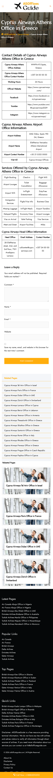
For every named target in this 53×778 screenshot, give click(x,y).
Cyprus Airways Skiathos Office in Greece (21, 425)
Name (7, 306)
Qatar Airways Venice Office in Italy (17, 687)
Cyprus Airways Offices (38, 159)
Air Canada (6, 639)
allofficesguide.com (17, 752)
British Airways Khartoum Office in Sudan (19, 677)
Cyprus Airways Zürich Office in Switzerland (22, 400)
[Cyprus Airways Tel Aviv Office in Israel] (26, 480)
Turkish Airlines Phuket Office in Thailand (19, 681)
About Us (7, 758)
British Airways (8, 646)
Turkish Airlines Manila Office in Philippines (20, 617)
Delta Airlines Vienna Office (13, 712)
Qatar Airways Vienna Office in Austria (18, 690)
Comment (9, 284)
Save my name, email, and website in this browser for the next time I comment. (26, 349)
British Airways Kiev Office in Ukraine (17, 674)
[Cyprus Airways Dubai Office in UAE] (26, 541)
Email (7, 319)
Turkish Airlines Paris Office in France (17, 684)
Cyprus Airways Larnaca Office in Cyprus (21, 405)
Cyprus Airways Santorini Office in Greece (22, 430)
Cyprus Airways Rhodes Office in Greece (21, 440)
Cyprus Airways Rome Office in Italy (19, 435)
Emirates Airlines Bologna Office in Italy (18, 719)
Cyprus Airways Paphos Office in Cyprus (21, 455)
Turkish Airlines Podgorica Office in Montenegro (22, 726)
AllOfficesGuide (10, 34)
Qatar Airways (8, 655)
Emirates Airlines (9, 652)
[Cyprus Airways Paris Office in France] (26, 511)
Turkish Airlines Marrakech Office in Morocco (20, 624)
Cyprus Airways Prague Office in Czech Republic (24, 450)
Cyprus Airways (23, 34)
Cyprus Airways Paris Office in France (20, 390)
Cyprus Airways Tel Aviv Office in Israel (20, 385)
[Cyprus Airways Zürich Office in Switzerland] (26, 572)
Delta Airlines (7, 649)
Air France (6, 642)
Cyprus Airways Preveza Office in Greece (21, 445)
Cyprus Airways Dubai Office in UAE (19, 395)
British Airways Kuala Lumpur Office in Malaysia (21, 706)
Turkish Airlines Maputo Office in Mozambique (21, 620)
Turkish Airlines (8, 659)
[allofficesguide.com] (26, 6)
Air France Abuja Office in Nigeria (16, 607)
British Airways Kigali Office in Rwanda (18, 709)
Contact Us (8, 767)
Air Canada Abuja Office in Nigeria (17, 604)
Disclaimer (8, 761)
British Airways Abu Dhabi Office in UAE (19, 610)
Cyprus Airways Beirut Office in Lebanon (21, 410)
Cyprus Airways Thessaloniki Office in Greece (23, 420)
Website (7, 331)
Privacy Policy (9, 764)
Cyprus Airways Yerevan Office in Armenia (21, 415)
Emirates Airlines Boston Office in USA (18, 716)
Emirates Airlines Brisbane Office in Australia (20, 614)
